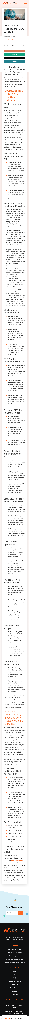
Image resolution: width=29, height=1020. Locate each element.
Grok (14, 58)
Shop (14, 978)
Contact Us (14, 994)
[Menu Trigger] (25, 3)
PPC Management (14, 956)
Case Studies (14, 984)
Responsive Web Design (14, 952)
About (14, 971)
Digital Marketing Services (14, 949)
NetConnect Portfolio (14, 981)
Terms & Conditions (11, 1005)
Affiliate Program (14, 988)
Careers (14, 991)
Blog (14, 974)
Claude (14, 51)
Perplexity (14, 61)
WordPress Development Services (14, 962)
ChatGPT (14, 54)
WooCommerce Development (15, 959)
